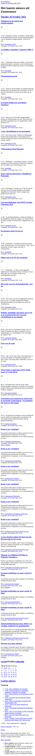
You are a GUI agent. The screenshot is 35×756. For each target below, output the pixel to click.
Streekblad (8, 71)
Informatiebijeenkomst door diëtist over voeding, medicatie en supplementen (16, 625)
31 (16, 676)
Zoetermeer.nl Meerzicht (12, 496)
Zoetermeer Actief (10, 44)
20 (6, 674)
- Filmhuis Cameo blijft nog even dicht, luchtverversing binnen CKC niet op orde (19, 719)
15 (11, 672)
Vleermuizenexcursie (9, 76)
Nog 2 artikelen (5, 587)
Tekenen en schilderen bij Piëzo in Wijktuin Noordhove (14, 556)
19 (4, 674)
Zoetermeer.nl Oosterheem (13, 461)
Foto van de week (8, 343)
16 (13, 672)
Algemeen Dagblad (11, 338)
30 (9, 668)
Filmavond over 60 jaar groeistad (14, 258)
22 (11, 674)
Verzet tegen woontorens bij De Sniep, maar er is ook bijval (16, 371)
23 (13, 674)
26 (4, 676)
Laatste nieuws (8, 681)
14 (9, 672)
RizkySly (23, 723)
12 (4, 672)
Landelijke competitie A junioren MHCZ (17, 50)
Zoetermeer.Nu (5, 1)
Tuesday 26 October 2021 (13, 16)
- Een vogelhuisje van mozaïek (16, 689)
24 (16, 674)
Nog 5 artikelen (5, 445)
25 (2, 676)
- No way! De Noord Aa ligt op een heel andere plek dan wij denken (19, 712)
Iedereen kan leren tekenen (11, 644)
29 (6, 668)
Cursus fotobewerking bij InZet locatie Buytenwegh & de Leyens (16, 538)
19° (7, 3)
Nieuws (3, 3)
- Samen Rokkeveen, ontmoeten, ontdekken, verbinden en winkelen (17, 691)
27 (2, 668)
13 (6, 672)
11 (2, 672)
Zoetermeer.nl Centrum (12, 478)
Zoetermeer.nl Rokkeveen (13, 441)
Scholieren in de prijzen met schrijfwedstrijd (12, 22)
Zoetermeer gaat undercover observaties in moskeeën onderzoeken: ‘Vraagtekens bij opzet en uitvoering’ (17, 401)
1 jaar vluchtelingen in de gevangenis (15, 131)
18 (2, 674)
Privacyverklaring (6, 726)
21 (9, 674)
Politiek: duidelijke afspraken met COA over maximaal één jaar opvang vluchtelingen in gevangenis (16, 315)
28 (4, 668)
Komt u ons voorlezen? (10, 429)
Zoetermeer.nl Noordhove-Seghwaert (16, 514)
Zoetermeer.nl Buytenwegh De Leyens (16, 531)
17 (16, 672)
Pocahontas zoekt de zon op (12, 231)
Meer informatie (6, 740)
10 (16, 670)
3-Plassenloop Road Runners (12, 149)
